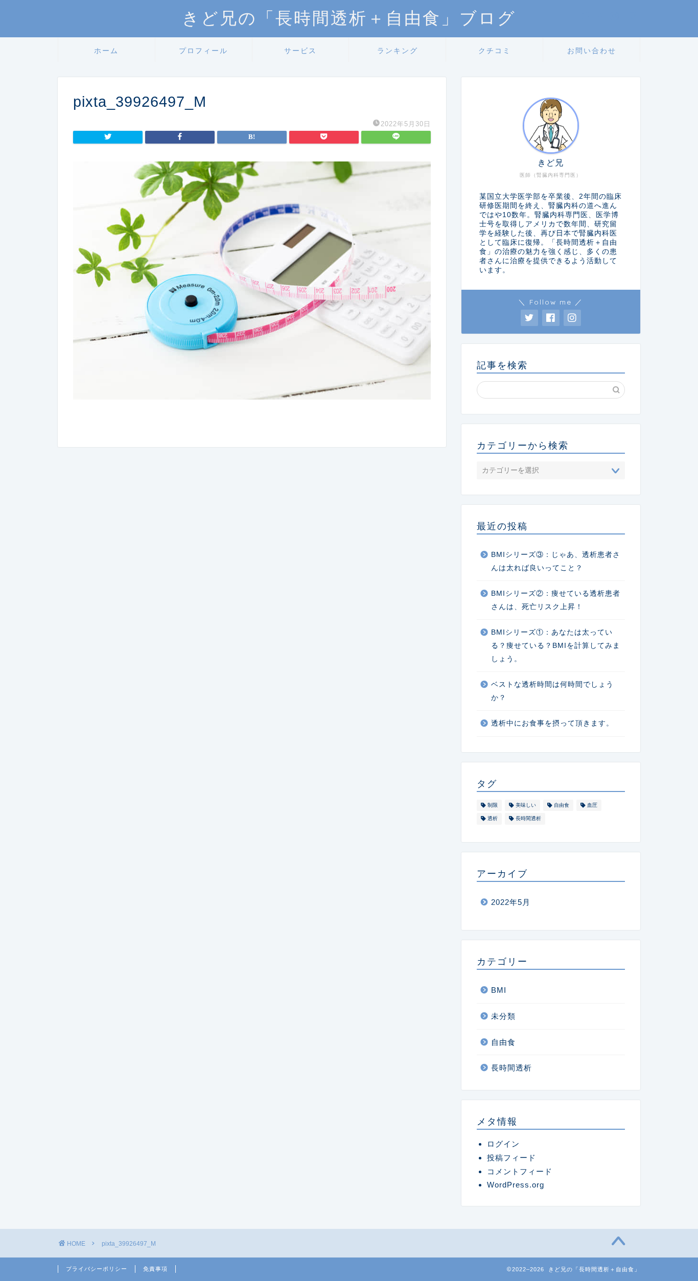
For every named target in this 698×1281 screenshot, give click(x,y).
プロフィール (203, 50)
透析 (492, 819)
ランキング (397, 50)
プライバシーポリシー (96, 1269)
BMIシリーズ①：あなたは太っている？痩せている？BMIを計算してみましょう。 (555, 645)
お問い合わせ (591, 50)
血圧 (592, 805)
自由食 (561, 805)
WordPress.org (515, 1184)
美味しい (526, 805)
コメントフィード (519, 1171)
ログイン (503, 1143)
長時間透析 (528, 819)
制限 (492, 805)
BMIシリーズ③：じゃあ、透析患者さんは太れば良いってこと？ (555, 561)
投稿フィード (511, 1157)
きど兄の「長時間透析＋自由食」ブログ (349, 17)
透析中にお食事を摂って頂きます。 (552, 723)
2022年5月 (510, 902)
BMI (498, 990)
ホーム (106, 50)
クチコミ (494, 50)
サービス (300, 50)
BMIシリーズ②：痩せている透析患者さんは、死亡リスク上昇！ (555, 600)
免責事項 (155, 1269)
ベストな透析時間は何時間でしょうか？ (552, 691)
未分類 (503, 1016)
